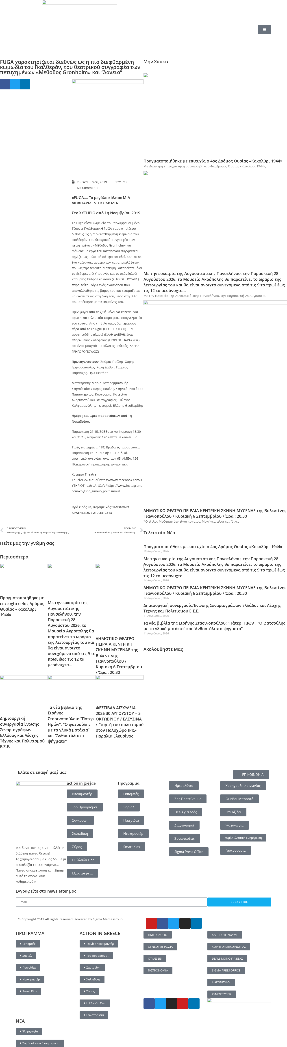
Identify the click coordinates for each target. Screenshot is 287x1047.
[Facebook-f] (162, 923)
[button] (5, 84)
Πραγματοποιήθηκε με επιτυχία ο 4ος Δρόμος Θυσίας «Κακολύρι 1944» (22, 606)
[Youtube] (151, 923)
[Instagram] (185, 923)
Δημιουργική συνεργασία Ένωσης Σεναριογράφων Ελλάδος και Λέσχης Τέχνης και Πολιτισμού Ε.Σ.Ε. (22, 732)
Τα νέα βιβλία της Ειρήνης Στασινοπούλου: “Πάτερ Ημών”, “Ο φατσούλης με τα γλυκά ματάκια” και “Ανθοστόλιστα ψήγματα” (71, 724)
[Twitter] (173, 923)
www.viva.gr (120, 464)
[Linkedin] (196, 923)
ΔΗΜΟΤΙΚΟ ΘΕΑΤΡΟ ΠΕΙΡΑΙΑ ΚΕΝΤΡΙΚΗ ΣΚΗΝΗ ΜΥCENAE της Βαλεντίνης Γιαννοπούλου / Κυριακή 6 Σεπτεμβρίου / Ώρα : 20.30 (215, 513)
